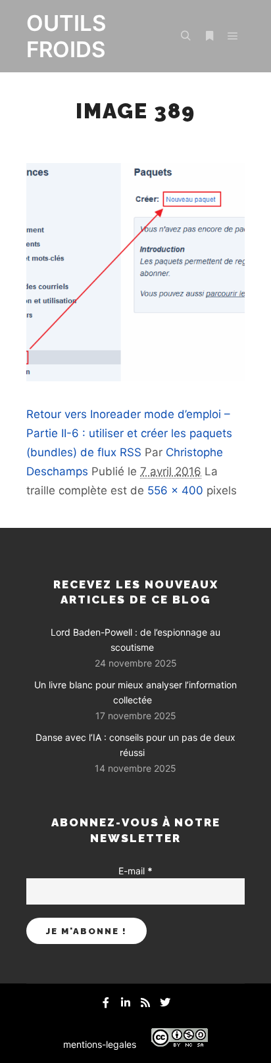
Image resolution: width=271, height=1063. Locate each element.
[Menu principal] (233, 36)
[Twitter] (165, 1002)
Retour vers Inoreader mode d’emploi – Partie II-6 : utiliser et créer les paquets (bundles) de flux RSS (129, 433)
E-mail (135, 870)
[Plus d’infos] (209, 36)
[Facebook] (105, 1002)
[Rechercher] (185, 36)
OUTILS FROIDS (66, 36)
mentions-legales (99, 1044)
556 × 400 (175, 490)
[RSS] (145, 1002)
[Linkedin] (125, 1002)
